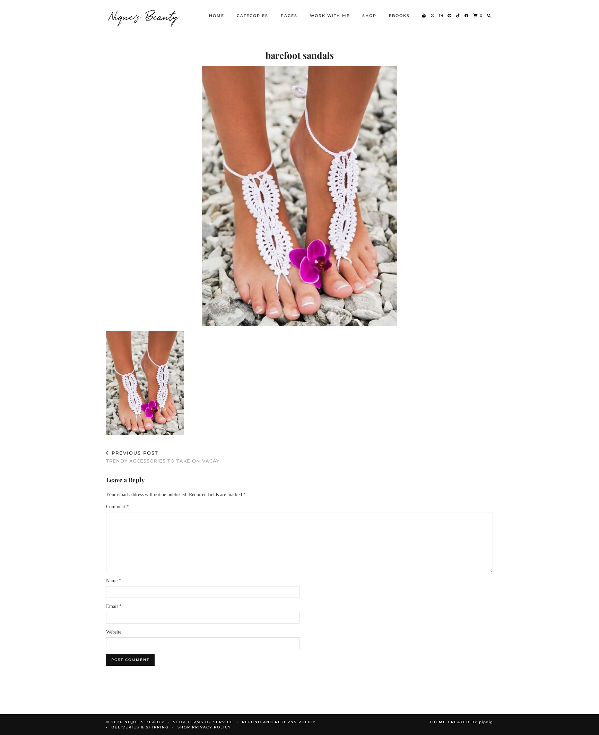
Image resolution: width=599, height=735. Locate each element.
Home (216, 15)
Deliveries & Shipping (140, 727)
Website (113, 632)
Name (113, 580)
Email (114, 606)
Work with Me (330, 15)
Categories (252, 15)
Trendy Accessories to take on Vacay (162, 457)
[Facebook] (467, 15)
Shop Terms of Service (203, 722)
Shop (369, 15)
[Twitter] (433, 15)
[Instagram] (441, 15)
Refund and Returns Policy (278, 722)
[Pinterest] (450, 15)
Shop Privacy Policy (204, 727)
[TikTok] (458, 15)
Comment (117, 506)
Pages (289, 15)
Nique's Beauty (144, 15)
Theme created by (461, 722)
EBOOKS (399, 15)
